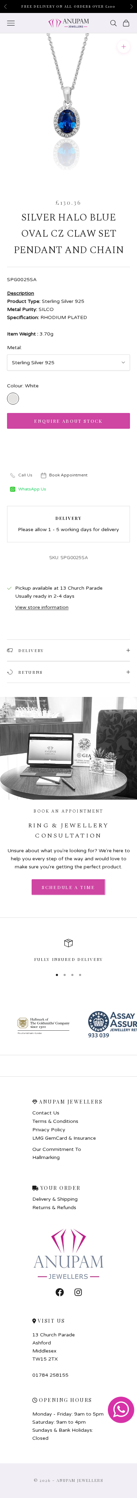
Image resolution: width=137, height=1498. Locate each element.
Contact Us (45, 1113)
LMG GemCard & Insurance (64, 1138)
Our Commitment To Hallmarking (56, 1153)
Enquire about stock (68, 421)
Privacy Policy (48, 1129)
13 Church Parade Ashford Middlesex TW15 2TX (53, 1347)
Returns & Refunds (54, 1207)
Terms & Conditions (55, 1121)
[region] (68, 951)
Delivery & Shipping (55, 1199)
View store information (41, 607)
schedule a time (68, 887)
